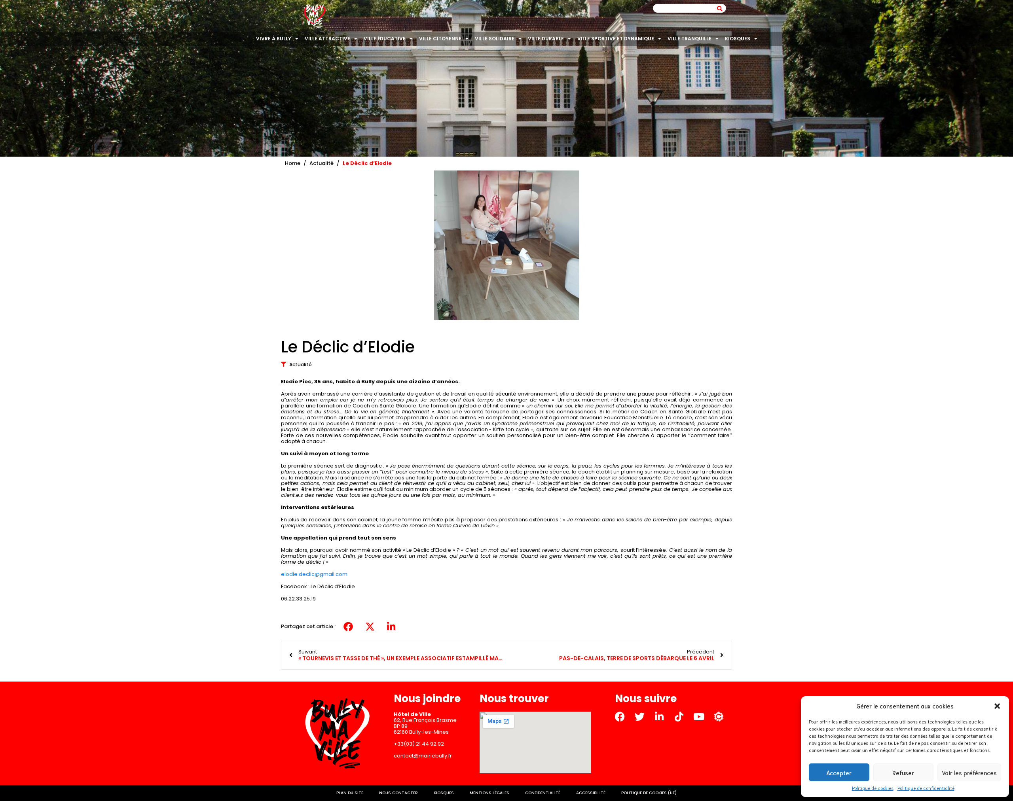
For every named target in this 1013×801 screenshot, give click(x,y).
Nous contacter (398, 793)
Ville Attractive (327, 38)
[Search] (720, 8)
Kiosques (737, 38)
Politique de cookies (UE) (649, 793)
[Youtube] (699, 716)
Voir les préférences (969, 772)
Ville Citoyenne (440, 38)
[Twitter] (640, 716)
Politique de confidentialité (925, 788)
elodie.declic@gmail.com (314, 574)
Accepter (839, 772)
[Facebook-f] (620, 716)
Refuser (903, 772)
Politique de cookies (872, 788)
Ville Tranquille (689, 38)
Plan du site (349, 793)
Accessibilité (590, 793)
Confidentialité (542, 793)
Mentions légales (489, 793)
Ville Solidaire (494, 38)
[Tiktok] (679, 716)
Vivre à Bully (273, 38)
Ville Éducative (385, 38)
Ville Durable (546, 38)
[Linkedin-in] (659, 716)
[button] (997, 706)
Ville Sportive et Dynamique (615, 38)
